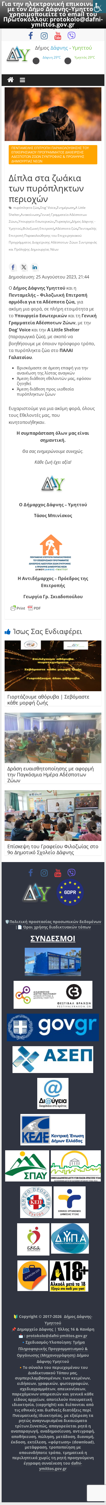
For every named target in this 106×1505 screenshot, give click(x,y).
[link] (99, 6)
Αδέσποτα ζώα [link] (66, 228)
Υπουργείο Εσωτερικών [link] (36, 221)
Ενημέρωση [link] (65, 207)
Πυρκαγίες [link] (63, 221)
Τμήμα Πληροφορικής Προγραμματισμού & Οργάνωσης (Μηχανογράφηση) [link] (52, 1349)
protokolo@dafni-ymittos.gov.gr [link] (67, 21)
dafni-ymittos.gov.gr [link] (60, 1466)
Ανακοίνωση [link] (30, 214)
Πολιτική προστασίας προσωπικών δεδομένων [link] (55, 921)
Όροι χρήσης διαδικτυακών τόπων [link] (56, 927)
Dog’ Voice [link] (48, 207)
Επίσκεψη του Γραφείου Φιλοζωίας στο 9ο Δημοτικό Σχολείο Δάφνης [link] (52, 849)
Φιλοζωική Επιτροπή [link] (38, 228)
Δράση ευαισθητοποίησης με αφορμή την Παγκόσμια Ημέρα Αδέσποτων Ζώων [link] (50, 774)
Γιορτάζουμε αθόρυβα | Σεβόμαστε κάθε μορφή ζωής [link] (48, 699)
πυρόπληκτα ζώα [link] (26, 207)
